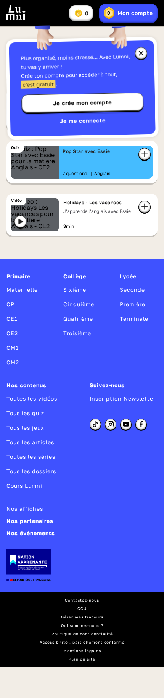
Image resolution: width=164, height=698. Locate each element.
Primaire (18, 276)
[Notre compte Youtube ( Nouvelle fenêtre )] (126, 424)
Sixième (74, 289)
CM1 (12, 347)
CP (10, 304)
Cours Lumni (24, 485)
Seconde (132, 289)
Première (132, 304)
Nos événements (30, 533)
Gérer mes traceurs (82, 617)
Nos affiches (24, 508)
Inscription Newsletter (123, 398)
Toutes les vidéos (31, 398)
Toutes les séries (30, 456)
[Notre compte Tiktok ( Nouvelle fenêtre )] (95, 424)
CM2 (12, 362)
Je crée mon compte (82, 103)
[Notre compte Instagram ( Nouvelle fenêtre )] (110, 424)
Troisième (77, 333)
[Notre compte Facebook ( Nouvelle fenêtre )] (141, 424)
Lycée (128, 276)
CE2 (12, 333)
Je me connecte (83, 120)
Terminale (134, 318)
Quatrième (78, 318)
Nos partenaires (29, 521)
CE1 (12, 318)
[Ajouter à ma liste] (144, 154)
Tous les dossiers (31, 471)
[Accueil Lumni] (16, 12)
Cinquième (78, 304)
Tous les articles (30, 442)
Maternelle (22, 289)
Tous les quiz (25, 413)
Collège (74, 276)
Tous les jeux (25, 427)
